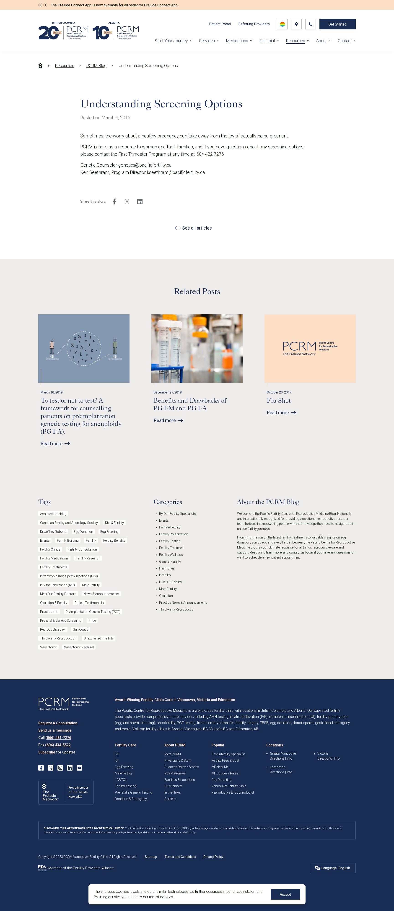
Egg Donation (83, 531)
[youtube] (79, 768)
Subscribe (46, 752)
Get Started (338, 24)
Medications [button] (237, 40)
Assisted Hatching (53, 514)
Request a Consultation (57, 723)
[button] (40, 5)
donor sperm (303, 723)
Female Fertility (169, 527)
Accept (285, 894)
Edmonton (277, 767)
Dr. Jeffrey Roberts (53, 531)
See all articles (197, 228)
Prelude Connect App (161, 5)
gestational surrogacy (332, 723)
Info (289, 758)
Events (45, 540)
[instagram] (60, 768)
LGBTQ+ (121, 780)
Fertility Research (88, 558)
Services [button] (207, 40)
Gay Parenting (221, 780)
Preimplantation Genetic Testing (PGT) (93, 611)
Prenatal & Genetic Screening (60, 620)
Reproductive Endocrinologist (232, 792)
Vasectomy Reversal (79, 647)
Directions (277, 758)
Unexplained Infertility (99, 638)
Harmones (167, 568)
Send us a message (54, 730)
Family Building (68, 540)
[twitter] (127, 201)
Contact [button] (345, 40)
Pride (92, 620)
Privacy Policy (213, 857)
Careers (170, 799)
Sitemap (151, 857)
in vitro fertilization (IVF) (248, 716)
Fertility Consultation (82, 549)
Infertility (165, 575)
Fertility (91, 540)
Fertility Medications (54, 558)
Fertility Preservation (173, 534)
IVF (117, 754)
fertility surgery (246, 723)
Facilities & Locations (179, 780)
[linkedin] (139, 201)
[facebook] (114, 201)
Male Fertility (91, 585)
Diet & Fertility (114, 523)
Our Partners (173, 786)
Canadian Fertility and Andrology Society (69, 523)
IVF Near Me (219, 767)
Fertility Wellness (171, 554)
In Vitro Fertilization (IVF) (57, 585)
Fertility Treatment (171, 548)
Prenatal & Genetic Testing (133, 792)
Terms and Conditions (180, 857)
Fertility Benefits (114, 540)
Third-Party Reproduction (58, 638)
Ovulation (166, 596)
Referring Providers (254, 24)
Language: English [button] (335, 868)
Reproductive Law (53, 629)
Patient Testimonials (89, 603)
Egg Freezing (109, 531)
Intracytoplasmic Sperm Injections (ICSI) (69, 576)
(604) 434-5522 (58, 745)
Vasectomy (48, 647)
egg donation (280, 723)
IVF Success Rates (224, 773)
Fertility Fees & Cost (225, 760)
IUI (116, 760)
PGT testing (186, 723)
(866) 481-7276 (58, 737)
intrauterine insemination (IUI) (292, 716)
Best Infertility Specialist (228, 754)
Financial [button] (267, 40)
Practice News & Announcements (183, 602)
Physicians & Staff (177, 760)
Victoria (323, 753)
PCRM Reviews (175, 773)
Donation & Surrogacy (131, 799)
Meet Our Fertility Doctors (58, 594)
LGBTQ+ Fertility (170, 582)
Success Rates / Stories (181, 767)
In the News (172, 792)
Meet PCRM (172, 754)
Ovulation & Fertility (53, 603)
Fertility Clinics (50, 549)
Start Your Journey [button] (171, 40)
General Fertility (170, 561)
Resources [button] (295, 40)
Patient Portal (220, 24)
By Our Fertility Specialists (177, 513)
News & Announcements (101, 594)
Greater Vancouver (283, 753)
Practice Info (49, 611)
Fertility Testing (169, 541)
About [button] (321, 40)
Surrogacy (80, 629)
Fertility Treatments (53, 567)
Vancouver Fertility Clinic (228, 786)
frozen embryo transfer (215, 723)
